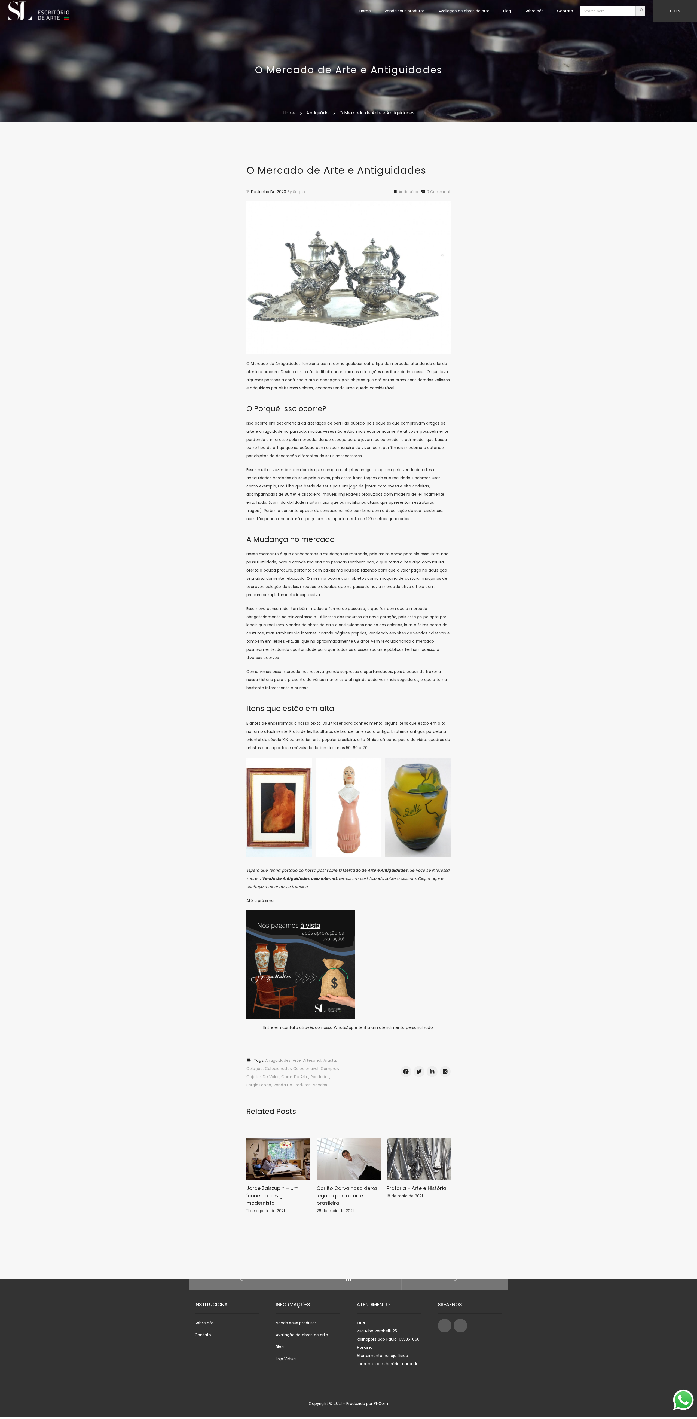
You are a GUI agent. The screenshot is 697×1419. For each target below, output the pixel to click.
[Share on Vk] (445, 1071)
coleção (254, 1068)
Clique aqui (428, 878)
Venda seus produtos (296, 1323)
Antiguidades (278, 1060)
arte (297, 1060)
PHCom (381, 1403)
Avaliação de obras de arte (302, 1335)
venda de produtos (292, 1085)
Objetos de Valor (262, 1077)
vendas (320, 1085)
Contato (203, 1335)
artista (329, 1060)
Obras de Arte (294, 1077)
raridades (320, 1077)
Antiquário (408, 191)
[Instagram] (460, 1325)
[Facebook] (444, 1325)
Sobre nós (204, 1323)
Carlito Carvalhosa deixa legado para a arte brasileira (347, 1195)
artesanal (312, 1060)
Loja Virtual (286, 1359)
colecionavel (306, 1068)
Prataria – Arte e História (416, 1188)
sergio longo (258, 1085)
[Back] (348, 1279)
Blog (280, 1347)
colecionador (278, 1068)
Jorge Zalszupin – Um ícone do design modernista (272, 1195)
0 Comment (438, 191)
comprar (329, 1068)
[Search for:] (607, 11)
